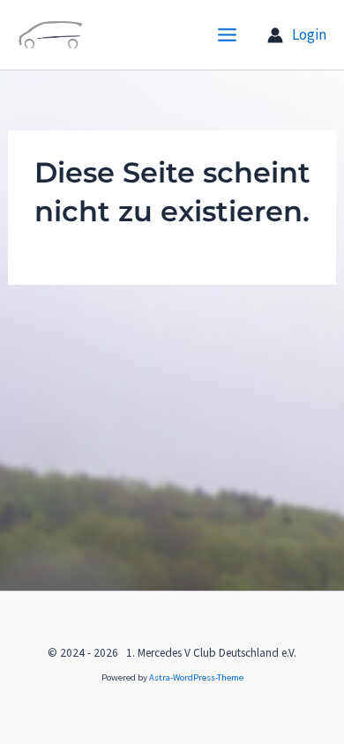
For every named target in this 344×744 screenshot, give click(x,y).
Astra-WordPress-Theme (196, 677)
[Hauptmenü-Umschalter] (228, 34)
